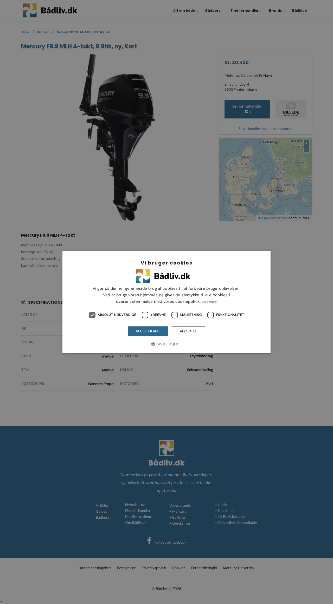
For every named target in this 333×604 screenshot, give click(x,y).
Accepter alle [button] (148, 331)
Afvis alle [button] (188, 331)
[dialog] (166, 302)
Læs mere (209, 302)
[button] (166, 344)
